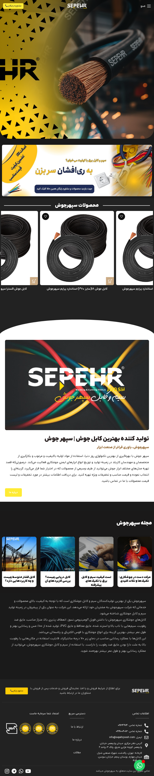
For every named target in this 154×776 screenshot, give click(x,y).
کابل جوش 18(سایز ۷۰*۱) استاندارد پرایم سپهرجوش (77, 289)
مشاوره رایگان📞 (13, 5)
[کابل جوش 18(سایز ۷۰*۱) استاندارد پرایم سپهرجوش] (77, 248)
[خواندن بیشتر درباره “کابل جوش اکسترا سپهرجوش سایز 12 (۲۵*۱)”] (34, 281)
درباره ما (77, 740)
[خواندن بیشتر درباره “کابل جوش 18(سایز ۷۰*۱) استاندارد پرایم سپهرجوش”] (110, 281)
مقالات (77, 752)
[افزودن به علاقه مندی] (121, 216)
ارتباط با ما (77, 727)
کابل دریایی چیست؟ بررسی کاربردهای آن (58, 579)
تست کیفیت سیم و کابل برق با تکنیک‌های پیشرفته (96, 581)
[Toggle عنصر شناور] (139, 765)
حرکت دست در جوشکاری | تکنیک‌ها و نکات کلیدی (135, 579)
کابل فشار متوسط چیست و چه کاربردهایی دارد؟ (19, 579)
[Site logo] (77, 6)
